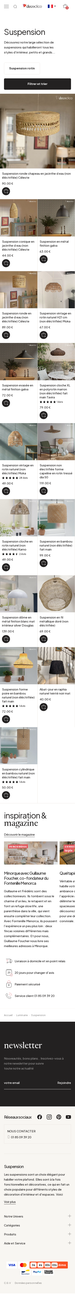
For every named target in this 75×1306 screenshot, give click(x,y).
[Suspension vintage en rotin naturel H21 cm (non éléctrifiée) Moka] (44, 335)
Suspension (38, 1015)
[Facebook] (40, 1119)
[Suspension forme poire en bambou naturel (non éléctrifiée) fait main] (6, 719)
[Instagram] (49, 1119)
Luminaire (22, 1015)
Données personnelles (28, 1282)
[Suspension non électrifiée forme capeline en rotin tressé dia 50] (44, 491)
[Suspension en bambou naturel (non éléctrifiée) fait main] (44, 563)
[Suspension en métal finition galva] (44, 259)
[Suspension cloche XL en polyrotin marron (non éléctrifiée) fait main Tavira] (44, 415)
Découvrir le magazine (19, 834)
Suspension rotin (22, 68)
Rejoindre (64, 1082)
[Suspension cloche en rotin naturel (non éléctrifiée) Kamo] (6, 567)
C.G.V (7, 1282)
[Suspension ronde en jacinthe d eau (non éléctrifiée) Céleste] (6, 335)
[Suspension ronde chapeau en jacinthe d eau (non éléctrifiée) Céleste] (6, 191)
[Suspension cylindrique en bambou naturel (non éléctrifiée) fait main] (6, 795)
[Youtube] (68, 1119)
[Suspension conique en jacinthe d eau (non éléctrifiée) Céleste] (6, 263)
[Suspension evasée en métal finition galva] (6, 403)
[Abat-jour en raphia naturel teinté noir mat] (44, 707)
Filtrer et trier (37, 84)
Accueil (8, 1015)
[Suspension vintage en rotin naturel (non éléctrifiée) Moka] (6, 491)
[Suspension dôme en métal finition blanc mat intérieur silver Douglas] (6, 639)
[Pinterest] (59, 1119)
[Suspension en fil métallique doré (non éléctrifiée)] (44, 639)
